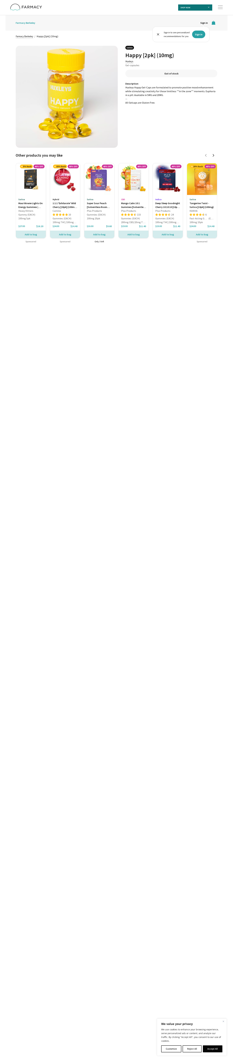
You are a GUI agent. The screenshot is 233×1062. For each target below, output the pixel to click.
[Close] (223, 1021)
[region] (192, 1037)
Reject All (192, 1048)
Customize (171, 1048)
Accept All (212, 1048)
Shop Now (185, 7)
